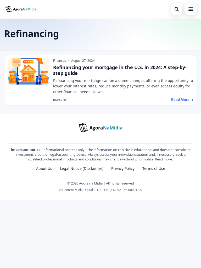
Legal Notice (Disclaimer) (81, 168)
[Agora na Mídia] (21, 9)
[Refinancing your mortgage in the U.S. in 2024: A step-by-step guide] (28, 71)
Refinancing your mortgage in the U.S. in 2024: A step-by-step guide (120, 70)
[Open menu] (191, 9)
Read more (163, 159)
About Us (44, 168)
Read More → (182, 99)
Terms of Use (153, 168)
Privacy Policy (123, 168)
